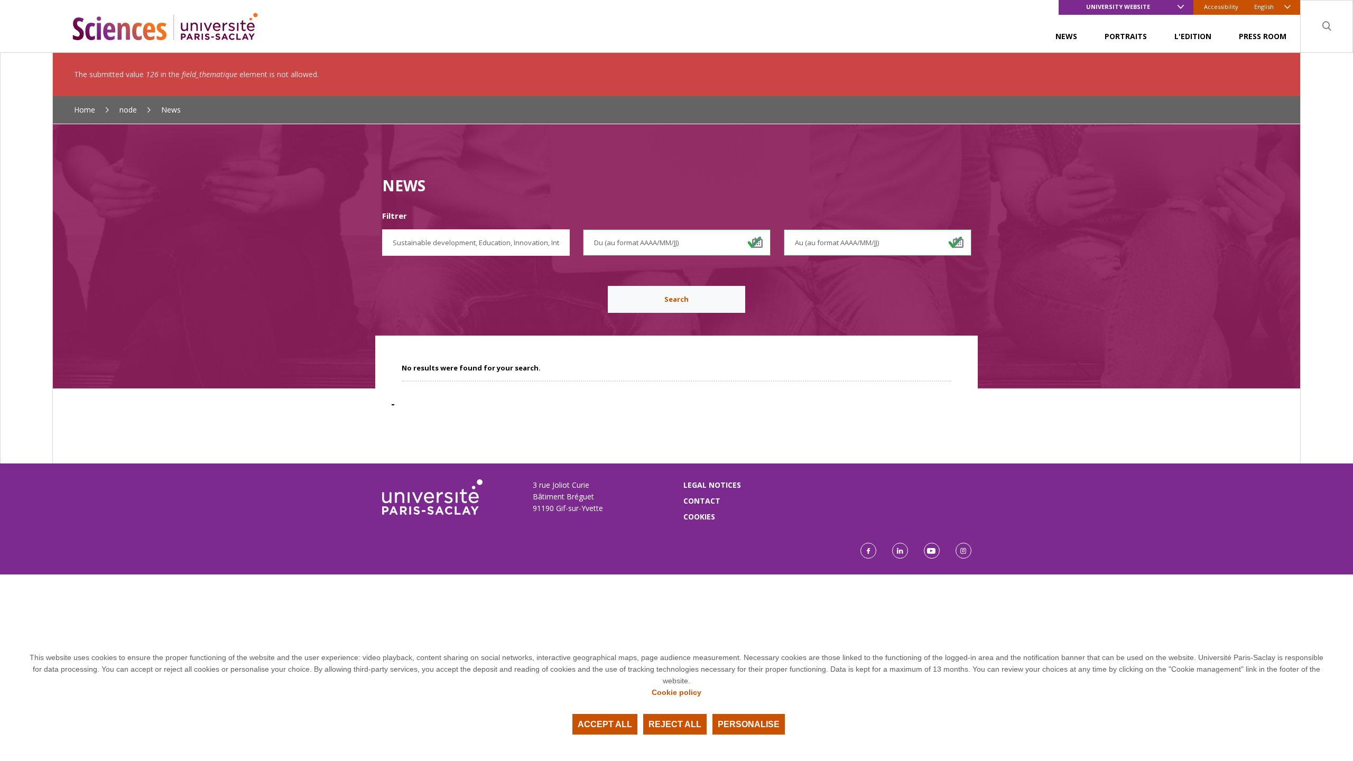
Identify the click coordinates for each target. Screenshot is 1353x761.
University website (1118, 7)
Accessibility (1221, 7)
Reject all (674, 724)
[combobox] (476, 242)
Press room (1262, 36)
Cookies (699, 517)
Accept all (605, 724)
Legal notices (712, 485)
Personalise (749, 724)
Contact (701, 501)
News (1066, 36)
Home (84, 110)
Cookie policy (676, 692)
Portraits (1126, 36)
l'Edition (1192, 36)
